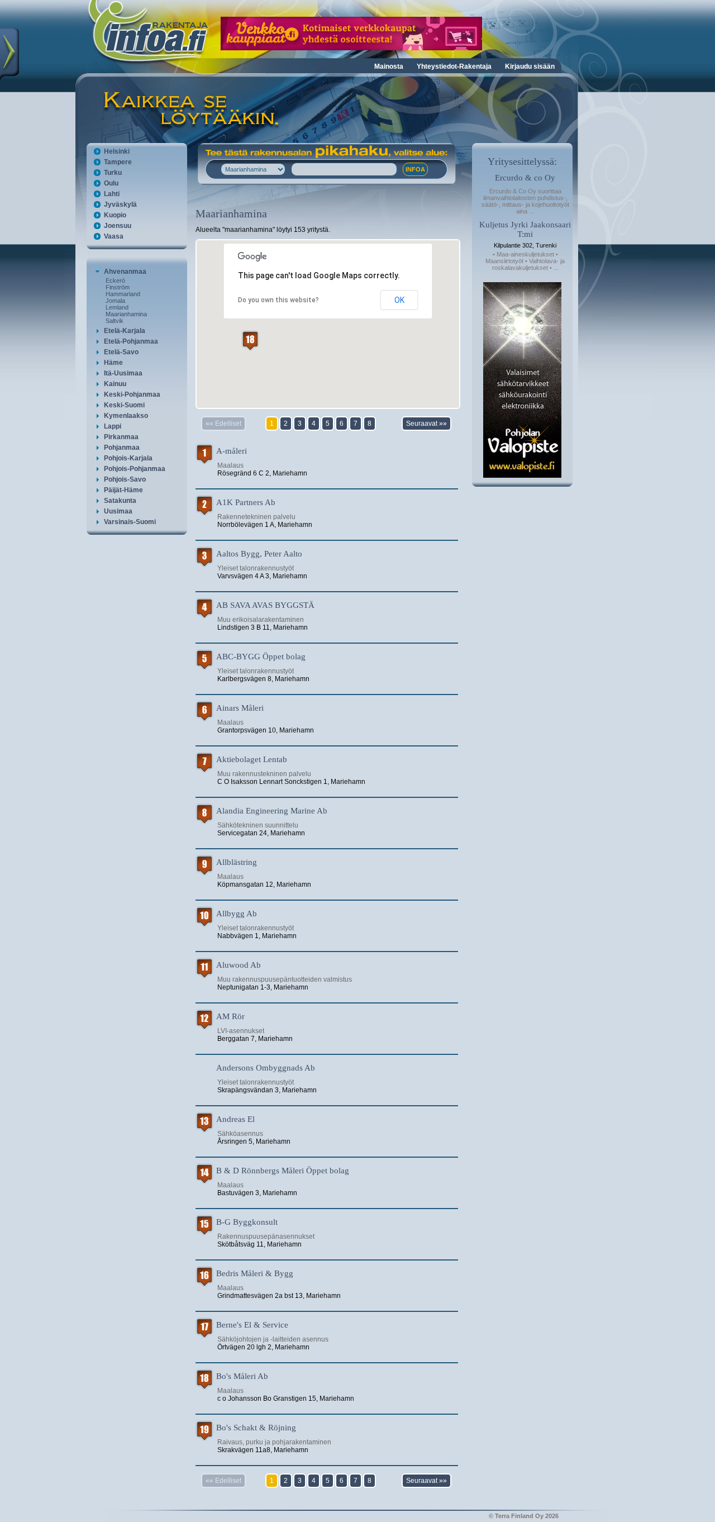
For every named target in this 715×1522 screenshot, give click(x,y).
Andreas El (235, 1119)
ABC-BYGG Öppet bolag (261, 656)
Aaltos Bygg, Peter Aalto (259, 553)
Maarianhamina (126, 314)
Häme (113, 363)
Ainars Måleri (240, 707)
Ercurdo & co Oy (525, 177)
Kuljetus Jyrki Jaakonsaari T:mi (525, 229)
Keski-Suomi (124, 405)
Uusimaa (118, 511)
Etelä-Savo (121, 352)
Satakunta (120, 501)
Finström (118, 287)
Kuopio (115, 215)
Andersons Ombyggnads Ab (265, 1067)
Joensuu (117, 226)
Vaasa (113, 236)
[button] (250, 340)
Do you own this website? (278, 300)
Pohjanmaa (122, 447)
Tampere (118, 162)
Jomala (115, 300)
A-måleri (231, 450)
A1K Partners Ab (245, 502)
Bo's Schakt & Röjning (256, 1427)
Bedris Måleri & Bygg (254, 1273)
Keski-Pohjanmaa (132, 394)
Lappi (112, 426)
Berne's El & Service (252, 1324)
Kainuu (115, 384)
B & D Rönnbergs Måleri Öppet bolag (282, 1170)
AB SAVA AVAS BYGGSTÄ (265, 605)
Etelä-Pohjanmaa (131, 341)
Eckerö (115, 280)
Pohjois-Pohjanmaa (134, 469)
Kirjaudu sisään (530, 66)
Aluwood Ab (238, 964)
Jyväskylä (120, 204)
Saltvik (114, 320)
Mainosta (388, 66)
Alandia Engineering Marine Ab (271, 810)
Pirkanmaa (121, 437)
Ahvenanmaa (125, 271)
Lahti (112, 194)
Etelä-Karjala (124, 331)
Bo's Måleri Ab (242, 1376)
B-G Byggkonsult (247, 1221)
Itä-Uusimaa (123, 373)
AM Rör (230, 1016)
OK (399, 300)
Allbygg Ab (236, 913)
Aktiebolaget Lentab (251, 759)
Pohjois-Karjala (128, 458)
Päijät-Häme (123, 490)
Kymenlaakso (126, 416)
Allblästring (236, 862)
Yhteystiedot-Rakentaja (454, 66)
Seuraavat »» (426, 423)
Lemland (117, 307)
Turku (113, 173)
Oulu (111, 183)
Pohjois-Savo (125, 479)
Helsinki (117, 151)
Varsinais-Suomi (130, 522)
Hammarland (123, 294)
